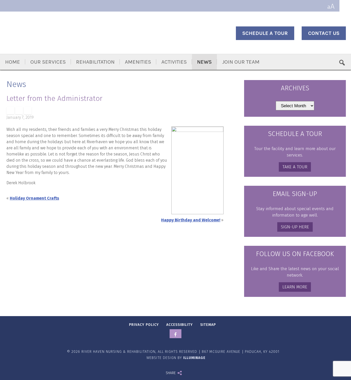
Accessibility (179, 325)
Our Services (48, 62)
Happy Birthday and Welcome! (190, 220)
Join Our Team (241, 62)
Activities (174, 62)
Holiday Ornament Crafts (34, 198)
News (204, 62)
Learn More (294, 287)
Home (12, 62)
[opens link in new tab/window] (10, 110)
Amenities (138, 62)
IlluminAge (194, 358)
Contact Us (323, 33)
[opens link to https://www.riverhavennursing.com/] (57, 33)
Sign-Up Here (295, 227)
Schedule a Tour (265, 33)
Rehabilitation (95, 62)
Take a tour (294, 167)
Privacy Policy (144, 325)
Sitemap (208, 325)
